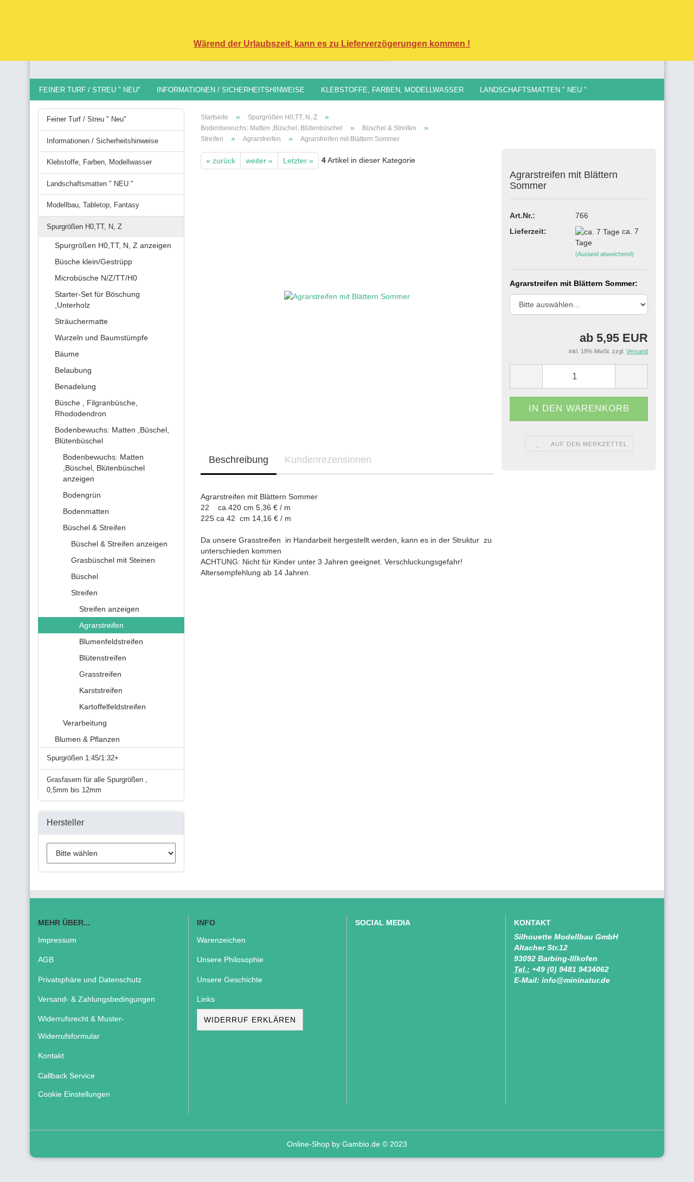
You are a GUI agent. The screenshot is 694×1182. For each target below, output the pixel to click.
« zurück (220, 160)
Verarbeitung (85, 723)
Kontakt (51, 1055)
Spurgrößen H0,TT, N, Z (84, 227)
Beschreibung (238, 459)
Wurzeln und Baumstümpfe (101, 337)
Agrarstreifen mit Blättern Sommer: (574, 283)
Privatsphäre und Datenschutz (90, 979)
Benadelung (75, 386)
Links (206, 999)
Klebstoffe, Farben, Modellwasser (392, 90)
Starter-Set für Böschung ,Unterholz (97, 299)
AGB (46, 959)
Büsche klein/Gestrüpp (93, 261)
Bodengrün (82, 495)
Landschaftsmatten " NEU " (533, 90)
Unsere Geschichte (229, 979)
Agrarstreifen (101, 625)
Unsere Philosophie (230, 959)
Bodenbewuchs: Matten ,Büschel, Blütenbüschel (112, 435)
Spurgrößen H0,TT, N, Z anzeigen (113, 245)
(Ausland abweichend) (604, 254)
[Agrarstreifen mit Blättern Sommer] (347, 291)
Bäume (67, 353)
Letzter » (298, 160)
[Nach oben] (664, 1165)
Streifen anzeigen (109, 609)
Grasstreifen (100, 674)
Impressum (57, 940)
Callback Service (66, 1075)
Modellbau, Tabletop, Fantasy (93, 205)
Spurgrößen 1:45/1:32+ (83, 758)
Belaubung (73, 370)
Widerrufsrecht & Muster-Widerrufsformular (81, 1027)
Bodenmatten (86, 511)
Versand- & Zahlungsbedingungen (96, 999)
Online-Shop (308, 1144)
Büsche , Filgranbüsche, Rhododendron (96, 408)
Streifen (84, 592)
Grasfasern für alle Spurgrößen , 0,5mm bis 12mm (97, 785)
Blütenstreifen (102, 657)
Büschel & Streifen (94, 527)
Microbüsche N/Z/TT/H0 (96, 278)
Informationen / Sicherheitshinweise (231, 90)
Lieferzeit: (528, 231)
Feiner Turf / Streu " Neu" (89, 90)
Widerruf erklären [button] (250, 1019)
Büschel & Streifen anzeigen (119, 543)
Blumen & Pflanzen (87, 739)
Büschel (84, 576)
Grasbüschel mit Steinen (113, 560)
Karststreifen (101, 690)
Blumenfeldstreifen (111, 641)
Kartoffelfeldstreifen (112, 706)
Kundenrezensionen (328, 459)
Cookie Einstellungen (74, 1094)
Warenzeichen (221, 940)
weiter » (259, 160)
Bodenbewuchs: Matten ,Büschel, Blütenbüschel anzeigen (104, 468)
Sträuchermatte (81, 321)
